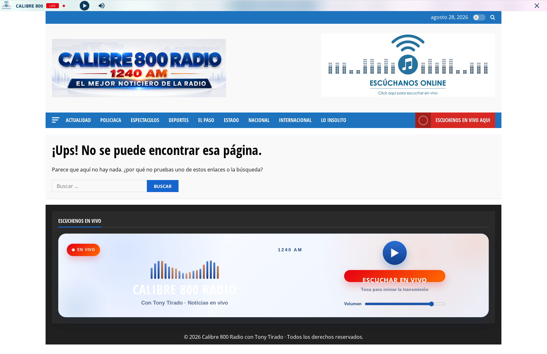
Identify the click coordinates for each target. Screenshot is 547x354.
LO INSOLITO (333, 120)
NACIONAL (258, 120)
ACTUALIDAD (78, 120)
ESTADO (231, 120)
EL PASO (206, 120)
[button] (492, 17)
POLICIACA (110, 120)
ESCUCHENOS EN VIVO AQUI (463, 120)
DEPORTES (179, 120)
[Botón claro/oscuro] (479, 17)
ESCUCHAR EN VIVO (394, 279)
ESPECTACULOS (145, 120)
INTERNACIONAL (295, 120)
